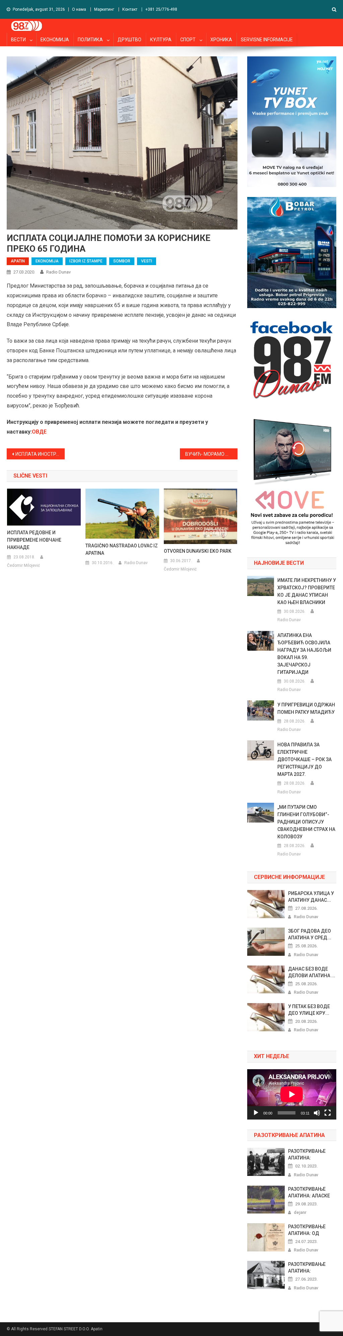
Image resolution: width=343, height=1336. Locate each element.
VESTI (146, 261)
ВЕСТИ (18, 39)
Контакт (129, 9)
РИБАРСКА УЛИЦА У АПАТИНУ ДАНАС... (311, 897)
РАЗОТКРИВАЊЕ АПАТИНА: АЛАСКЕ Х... (309, 1192)
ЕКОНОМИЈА (55, 39)
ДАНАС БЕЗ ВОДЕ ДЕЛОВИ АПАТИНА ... (311, 972)
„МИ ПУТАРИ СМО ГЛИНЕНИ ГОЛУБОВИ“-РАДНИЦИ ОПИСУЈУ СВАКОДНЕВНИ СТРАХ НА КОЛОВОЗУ (306, 821)
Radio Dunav (58, 272)
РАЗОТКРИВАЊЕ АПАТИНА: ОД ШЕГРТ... (307, 1230)
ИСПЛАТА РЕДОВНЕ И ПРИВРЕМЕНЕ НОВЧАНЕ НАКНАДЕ (34, 540)
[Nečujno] (317, 1112)
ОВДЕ (39, 432)
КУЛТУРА (161, 39)
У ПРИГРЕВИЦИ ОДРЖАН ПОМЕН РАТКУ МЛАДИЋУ (306, 708)
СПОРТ (188, 39)
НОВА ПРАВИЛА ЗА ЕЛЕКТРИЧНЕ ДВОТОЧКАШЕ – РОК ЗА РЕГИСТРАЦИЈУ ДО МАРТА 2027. (304, 759)
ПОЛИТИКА (90, 39)
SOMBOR (121, 261)
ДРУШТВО (129, 39)
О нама (79, 9)
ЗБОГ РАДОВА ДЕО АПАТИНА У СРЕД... (309, 934)
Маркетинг (104, 9)
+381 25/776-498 (161, 9)
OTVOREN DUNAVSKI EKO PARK (197, 551)
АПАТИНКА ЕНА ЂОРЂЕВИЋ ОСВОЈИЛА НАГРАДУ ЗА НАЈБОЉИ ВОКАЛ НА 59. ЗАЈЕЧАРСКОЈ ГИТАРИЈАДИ (304, 654)
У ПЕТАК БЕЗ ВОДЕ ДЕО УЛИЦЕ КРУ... (309, 1010)
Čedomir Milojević (23, 565)
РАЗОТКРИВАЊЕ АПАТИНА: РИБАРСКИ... (307, 1267)
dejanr (300, 1212)
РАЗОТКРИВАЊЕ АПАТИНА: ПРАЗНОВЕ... (307, 1154)
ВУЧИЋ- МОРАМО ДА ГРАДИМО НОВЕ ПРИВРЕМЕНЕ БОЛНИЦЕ (211, 454)
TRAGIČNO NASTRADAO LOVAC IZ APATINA (121, 549)
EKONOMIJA (47, 261)
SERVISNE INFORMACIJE (267, 39)
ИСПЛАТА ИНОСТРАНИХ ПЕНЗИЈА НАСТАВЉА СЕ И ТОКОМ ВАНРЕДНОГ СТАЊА (39, 454)
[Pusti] (256, 1112)
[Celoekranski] (327, 1112)
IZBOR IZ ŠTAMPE (85, 261)
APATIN (18, 261)
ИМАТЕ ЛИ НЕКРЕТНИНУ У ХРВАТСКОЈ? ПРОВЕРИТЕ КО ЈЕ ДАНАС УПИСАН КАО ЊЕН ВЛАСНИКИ (306, 591)
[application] (291, 1094)
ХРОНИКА (221, 39)
